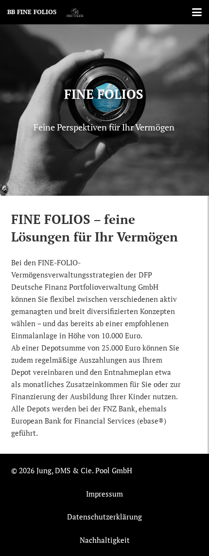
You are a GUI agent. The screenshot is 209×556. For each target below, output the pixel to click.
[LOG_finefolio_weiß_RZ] (75, 12)
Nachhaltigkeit (105, 540)
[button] (197, 12)
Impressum (104, 494)
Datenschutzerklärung (104, 516)
